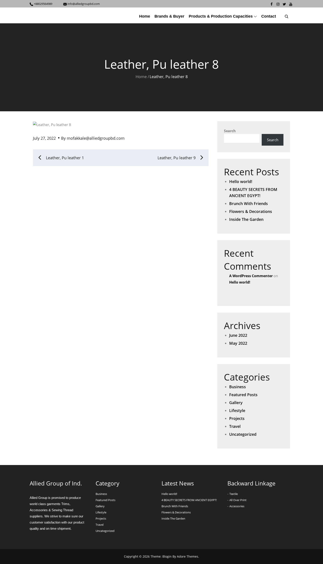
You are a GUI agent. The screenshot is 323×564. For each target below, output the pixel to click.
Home (144, 16)
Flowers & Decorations (250, 211)
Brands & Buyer (169, 16)
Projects (237, 418)
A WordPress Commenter (251, 275)
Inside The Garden (246, 219)
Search (230, 130)
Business (237, 386)
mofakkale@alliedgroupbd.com (96, 138)
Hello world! (240, 181)
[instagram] (278, 4)
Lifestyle (237, 410)
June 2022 (238, 335)
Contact (268, 16)
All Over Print (238, 500)
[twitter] (284, 4)
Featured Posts (243, 394)
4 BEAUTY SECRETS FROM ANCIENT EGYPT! (189, 500)
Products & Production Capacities (221, 16)
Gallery (236, 402)
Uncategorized (242, 434)
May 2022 (238, 343)
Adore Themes (187, 556)
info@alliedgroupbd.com (83, 4)
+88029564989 (43, 4)
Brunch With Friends (248, 203)
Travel (235, 426)
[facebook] (271, 4)
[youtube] (290, 4)
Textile (233, 494)
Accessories (236, 506)
